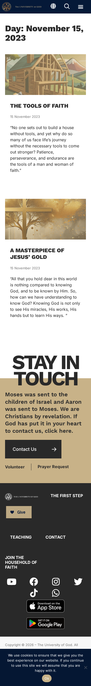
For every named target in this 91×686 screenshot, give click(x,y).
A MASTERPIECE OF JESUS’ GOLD (37, 253)
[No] (85, 667)
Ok (46, 678)
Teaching (21, 537)
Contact (56, 537)
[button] (80, 6)
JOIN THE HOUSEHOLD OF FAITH (21, 562)
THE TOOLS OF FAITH (39, 106)
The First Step (67, 495)
